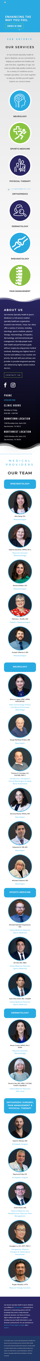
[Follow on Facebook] (5, 385)
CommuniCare (18, 1307)
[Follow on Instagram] (13, 385)
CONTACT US (13, 375)
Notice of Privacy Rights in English (14, 1325)
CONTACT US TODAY (14, 26)
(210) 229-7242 (9, 400)
